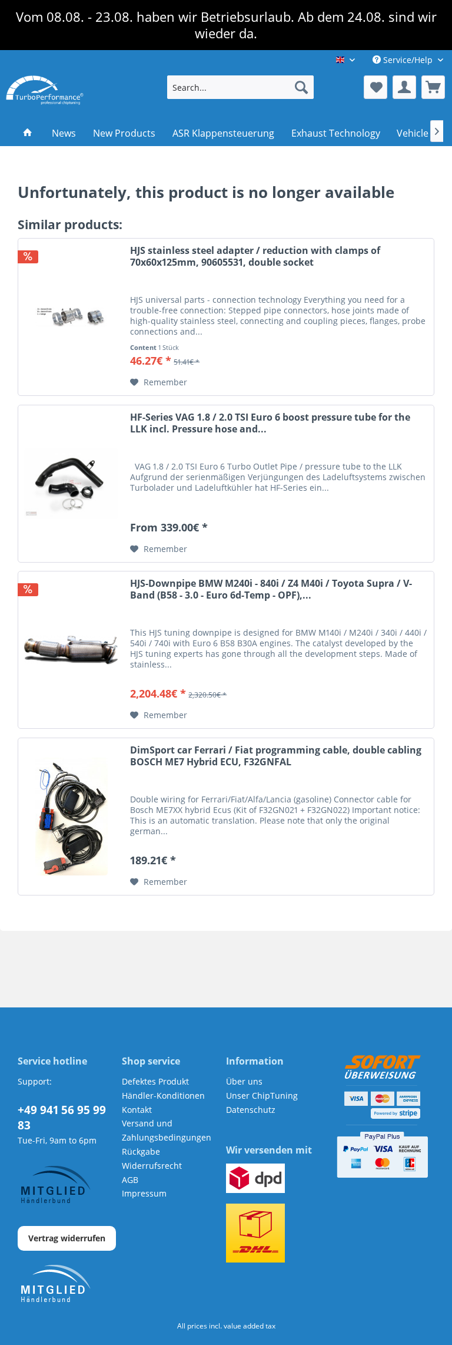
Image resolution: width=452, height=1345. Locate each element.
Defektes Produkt (155, 1081)
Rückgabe (141, 1151)
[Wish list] (375, 87)
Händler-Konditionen (163, 1095)
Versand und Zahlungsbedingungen (166, 1130)
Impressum (144, 1193)
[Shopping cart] (433, 87)
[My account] (404, 87)
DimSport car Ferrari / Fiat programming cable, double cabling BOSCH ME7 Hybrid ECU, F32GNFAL (275, 756)
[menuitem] (240, 87)
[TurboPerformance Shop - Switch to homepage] (45, 90)
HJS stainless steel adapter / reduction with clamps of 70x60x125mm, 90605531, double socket (255, 256)
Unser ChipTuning (262, 1095)
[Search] (301, 87)
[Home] (28, 133)
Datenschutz (250, 1109)
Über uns (244, 1081)
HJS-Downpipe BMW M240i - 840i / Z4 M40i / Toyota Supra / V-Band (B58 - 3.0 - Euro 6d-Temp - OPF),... (271, 589)
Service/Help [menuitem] (408, 59)
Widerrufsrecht (152, 1165)
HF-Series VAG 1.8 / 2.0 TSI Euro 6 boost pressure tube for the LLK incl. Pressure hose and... (270, 423)
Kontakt (137, 1109)
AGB (130, 1179)
